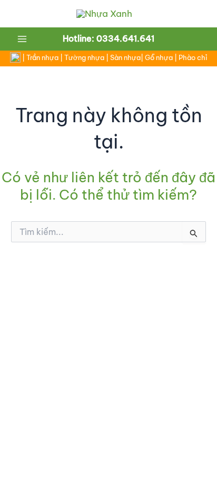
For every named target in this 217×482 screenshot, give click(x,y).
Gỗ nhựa (159, 57)
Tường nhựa (84, 57)
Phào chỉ (193, 57)
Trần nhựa (42, 57)
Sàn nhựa (125, 57)
